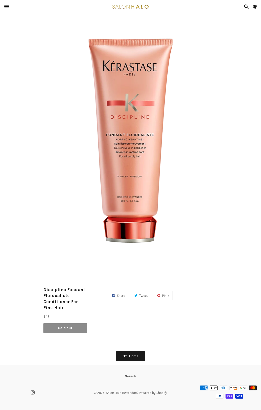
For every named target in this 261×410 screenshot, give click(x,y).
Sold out (65, 328)
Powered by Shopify (153, 393)
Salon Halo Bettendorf (121, 393)
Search (130, 376)
